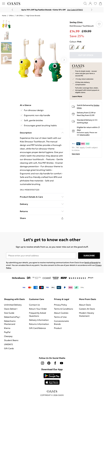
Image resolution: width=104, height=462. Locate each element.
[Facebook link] (55, 363)
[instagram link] (42, 363)
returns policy (85, 135)
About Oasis (85, 304)
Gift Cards (9, 348)
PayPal (7, 332)
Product (58, 328)
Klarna (7, 328)
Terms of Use (60, 317)
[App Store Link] (52, 379)
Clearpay (8, 336)
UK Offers (20, 15)
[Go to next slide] (64, 60)
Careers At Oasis (87, 309)
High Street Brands (33, 15)
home (4, 15)
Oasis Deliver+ (11, 309)
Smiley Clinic (76, 22)
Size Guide (9, 313)
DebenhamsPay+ (12, 317)
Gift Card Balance (37, 328)
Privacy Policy (60, 304)
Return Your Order (38, 309)
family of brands (91, 262)
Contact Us (34, 304)
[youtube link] (61, 363)
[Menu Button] (3, 3)
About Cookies (61, 313)
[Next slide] (91, 10)
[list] (40, 60)
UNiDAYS (8, 344)
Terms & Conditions (63, 309)
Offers (11, 15)
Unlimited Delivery (13, 304)
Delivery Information (39, 320)
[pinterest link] (48, 363)
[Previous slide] (12, 10)
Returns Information (39, 324)
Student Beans (11, 340)
